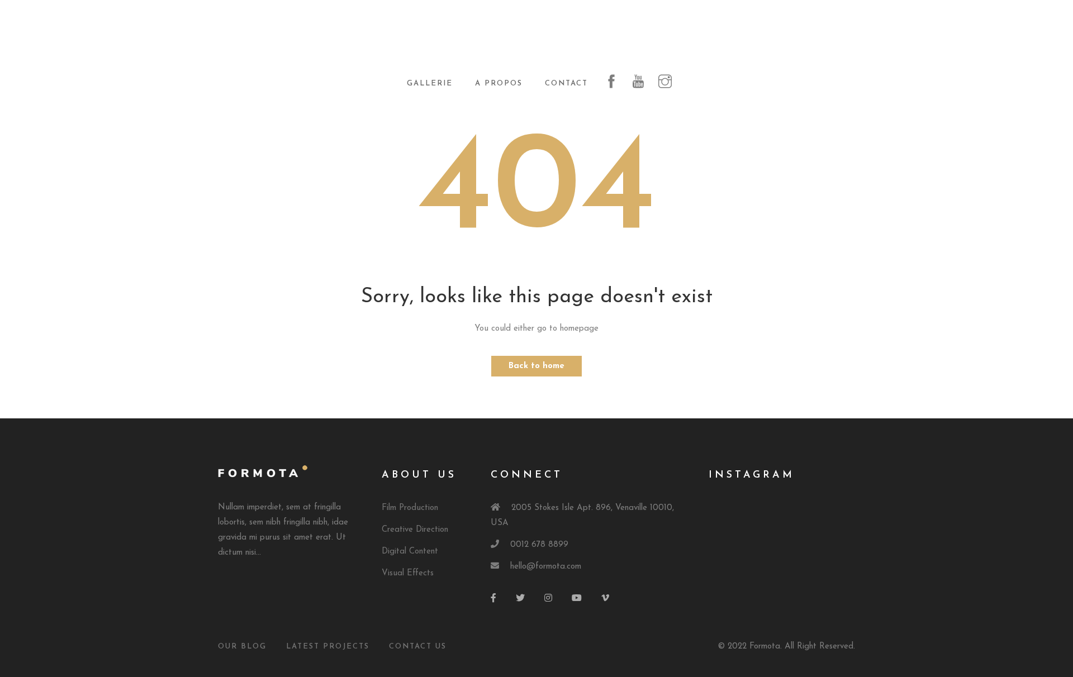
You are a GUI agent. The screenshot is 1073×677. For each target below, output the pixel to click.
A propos (499, 83)
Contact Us (418, 646)
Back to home (536, 366)
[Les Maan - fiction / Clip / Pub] (536, 40)
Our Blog (242, 646)
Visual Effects (408, 573)
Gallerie (430, 83)
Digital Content (410, 551)
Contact (566, 83)
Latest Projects (327, 646)
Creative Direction (415, 530)
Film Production (410, 508)
